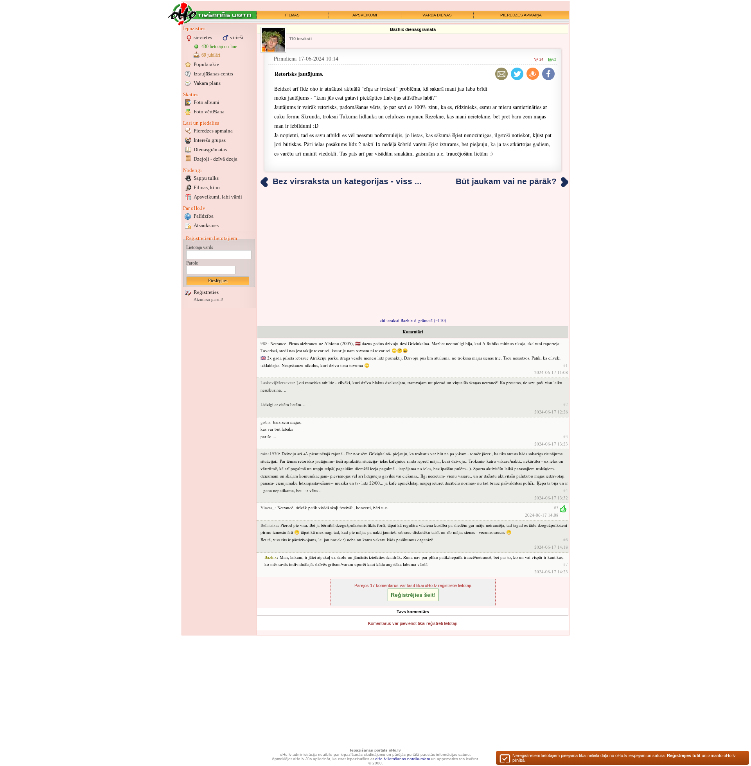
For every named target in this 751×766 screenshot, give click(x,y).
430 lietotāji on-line (219, 46)
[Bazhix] (273, 40)
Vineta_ (268, 507)
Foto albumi (206, 102)
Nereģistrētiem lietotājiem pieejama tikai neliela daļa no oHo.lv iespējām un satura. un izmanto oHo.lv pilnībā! (624, 757)
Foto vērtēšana (209, 112)
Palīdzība (204, 216)
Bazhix (270, 557)
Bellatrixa (269, 525)
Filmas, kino (207, 187)
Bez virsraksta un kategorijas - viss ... (347, 181)
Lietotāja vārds (199, 247)
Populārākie (206, 64)
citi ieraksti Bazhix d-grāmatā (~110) (413, 320)
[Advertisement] (219, 427)
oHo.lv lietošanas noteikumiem (402, 759)
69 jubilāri (210, 55)
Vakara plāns (207, 83)
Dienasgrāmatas (210, 149)
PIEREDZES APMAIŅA (521, 15)
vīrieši (236, 37)
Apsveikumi (218, 197)
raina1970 (270, 453)
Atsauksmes (206, 225)
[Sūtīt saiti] (501, 74)
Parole (192, 263)
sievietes (203, 37)
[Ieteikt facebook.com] (548, 74)
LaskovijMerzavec (277, 382)
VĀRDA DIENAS (437, 15)
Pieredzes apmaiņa (213, 131)
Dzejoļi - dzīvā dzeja (215, 159)
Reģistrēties (206, 292)
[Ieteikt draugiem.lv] (532, 74)
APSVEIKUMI (364, 15)
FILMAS (292, 15)
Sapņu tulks (206, 178)
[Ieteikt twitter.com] (517, 74)
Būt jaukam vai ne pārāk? (506, 181)
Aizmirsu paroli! (208, 299)
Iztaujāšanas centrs (213, 74)
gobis (265, 422)
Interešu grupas (210, 140)
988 (264, 343)
